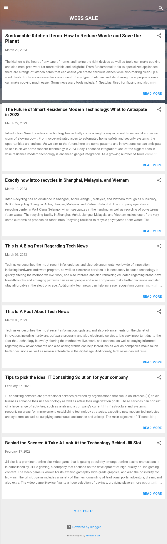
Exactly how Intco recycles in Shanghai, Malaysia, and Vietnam (67, 180)
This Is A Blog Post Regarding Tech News (46, 246)
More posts (84, 511)
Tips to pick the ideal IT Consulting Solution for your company (66, 377)
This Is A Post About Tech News (37, 311)
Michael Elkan (93, 535)
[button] (159, 36)
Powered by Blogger (86, 527)
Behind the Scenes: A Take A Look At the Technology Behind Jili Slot (73, 442)
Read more (152, 94)
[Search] (161, 8)
